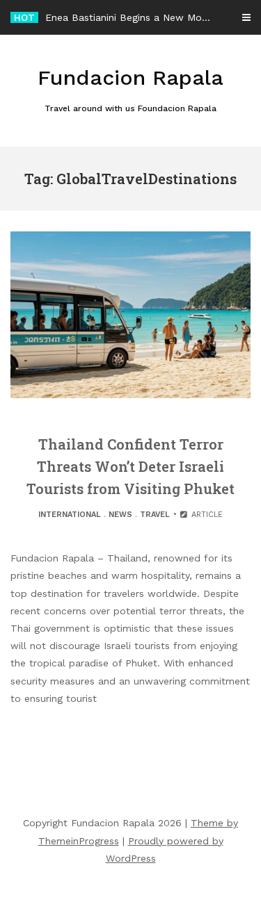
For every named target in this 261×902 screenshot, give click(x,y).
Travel (155, 514)
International (69, 514)
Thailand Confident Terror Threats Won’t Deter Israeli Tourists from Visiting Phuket (130, 466)
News (120, 514)
